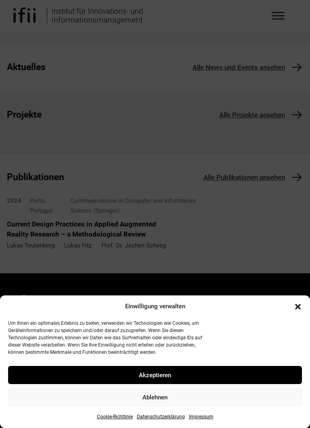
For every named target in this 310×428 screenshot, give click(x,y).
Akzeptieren (155, 375)
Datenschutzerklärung (161, 417)
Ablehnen (155, 397)
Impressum (201, 417)
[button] (298, 307)
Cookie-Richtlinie (115, 417)
